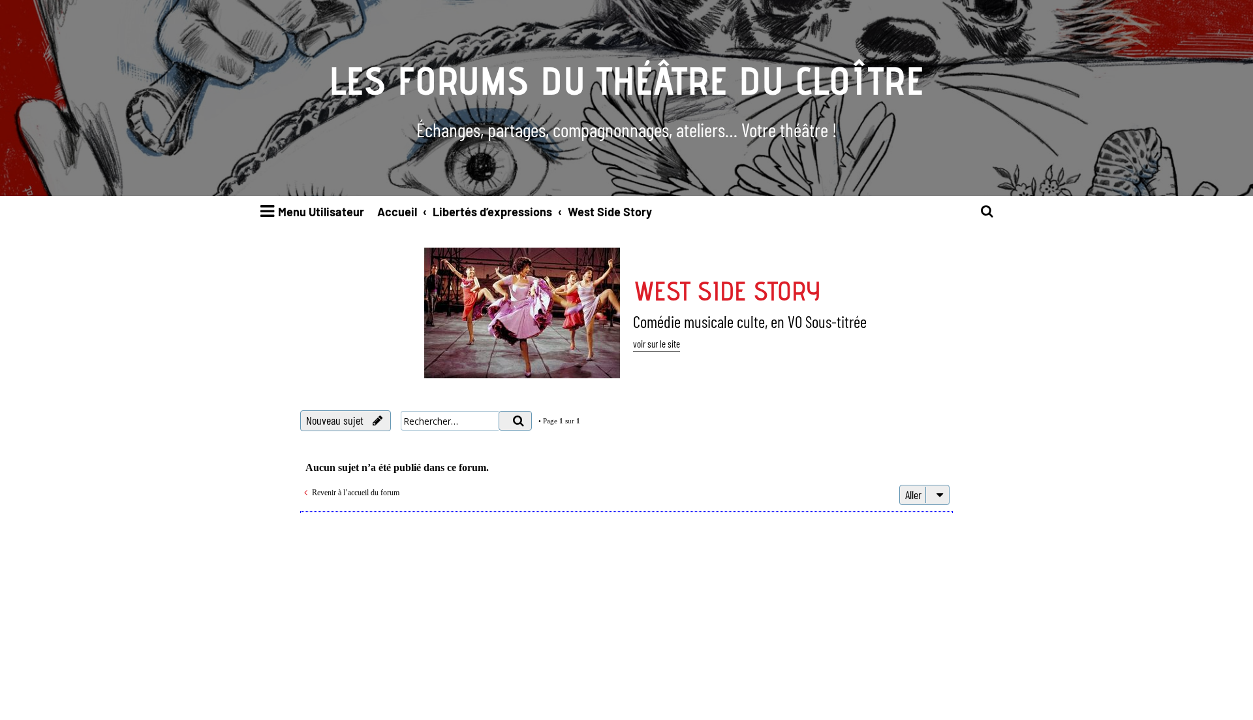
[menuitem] (987, 212)
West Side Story (726, 290)
